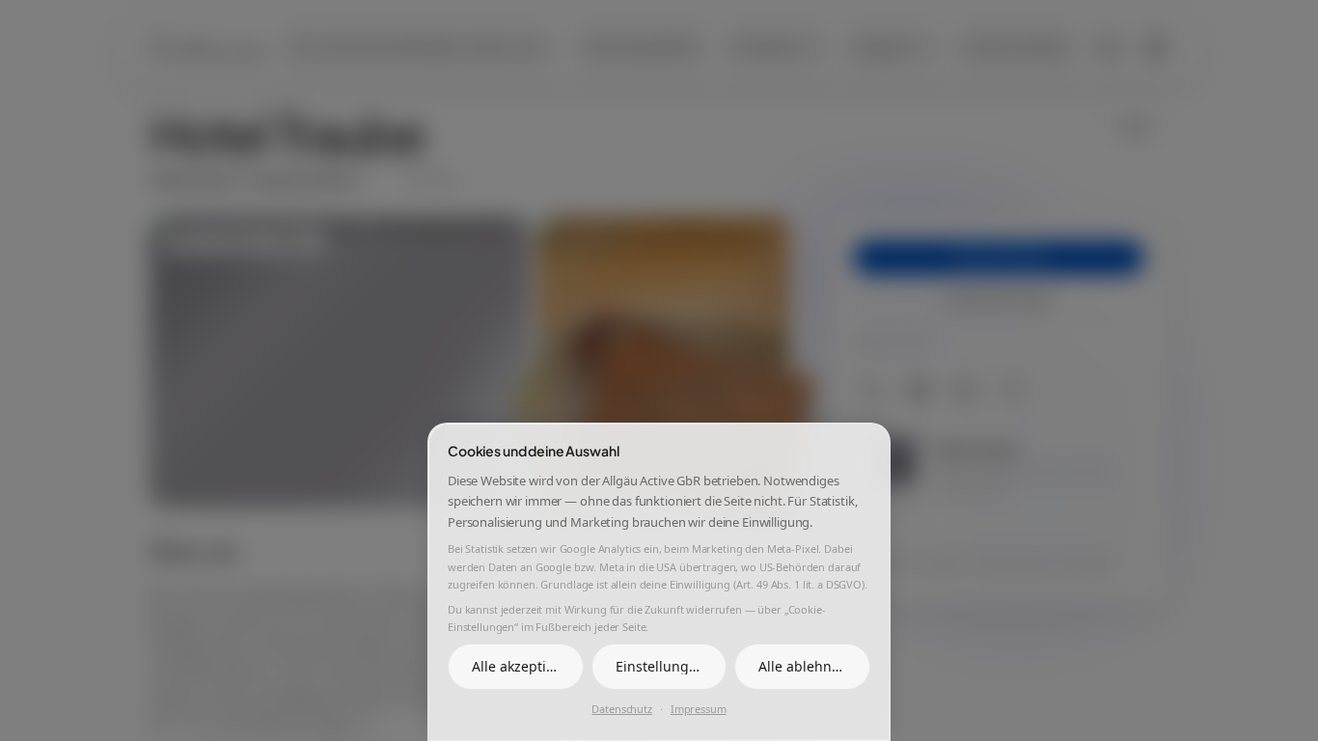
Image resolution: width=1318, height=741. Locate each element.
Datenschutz (621, 708)
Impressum (699, 708)
